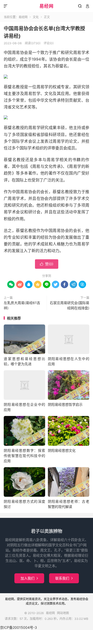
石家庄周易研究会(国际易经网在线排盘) (69, 305)
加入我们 (29, 578)
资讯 (38, 599)
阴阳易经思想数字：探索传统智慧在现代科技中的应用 (24, 455)
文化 (36, 17)
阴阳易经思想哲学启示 (65, 404)
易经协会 (82, 599)
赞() (46, 264)
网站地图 (63, 613)
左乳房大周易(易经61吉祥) (22, 305)
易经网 (46, 6)
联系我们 (64, 578)
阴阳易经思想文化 (62, 450)
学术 (59, 599)
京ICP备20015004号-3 (18, 627)
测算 (50, 603)
